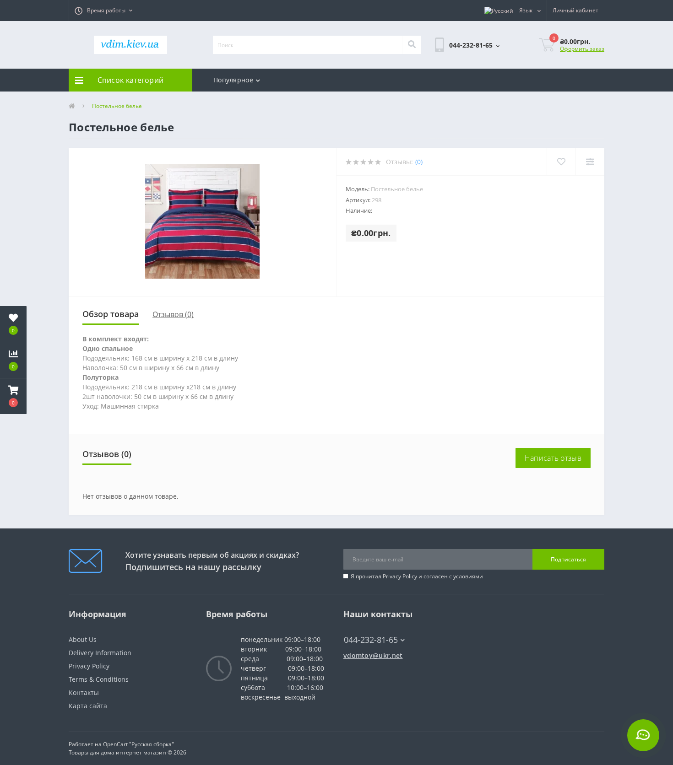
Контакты (84, 692)
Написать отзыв (553, 458)
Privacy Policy (400, 576)
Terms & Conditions (99, 679)
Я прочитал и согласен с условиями (417, 576)
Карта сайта (88, 705)
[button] (103, 10)
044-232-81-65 (366, 626)
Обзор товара (110, 313)
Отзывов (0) (173, 314)
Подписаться (568, 559)
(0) (419, 161)
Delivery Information (100, 652)
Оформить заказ (582, 49)
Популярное (233, 79)
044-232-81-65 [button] (371, 640)
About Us (83, 639)
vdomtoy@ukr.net (373, 655)
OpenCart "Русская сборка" (138, 744)
